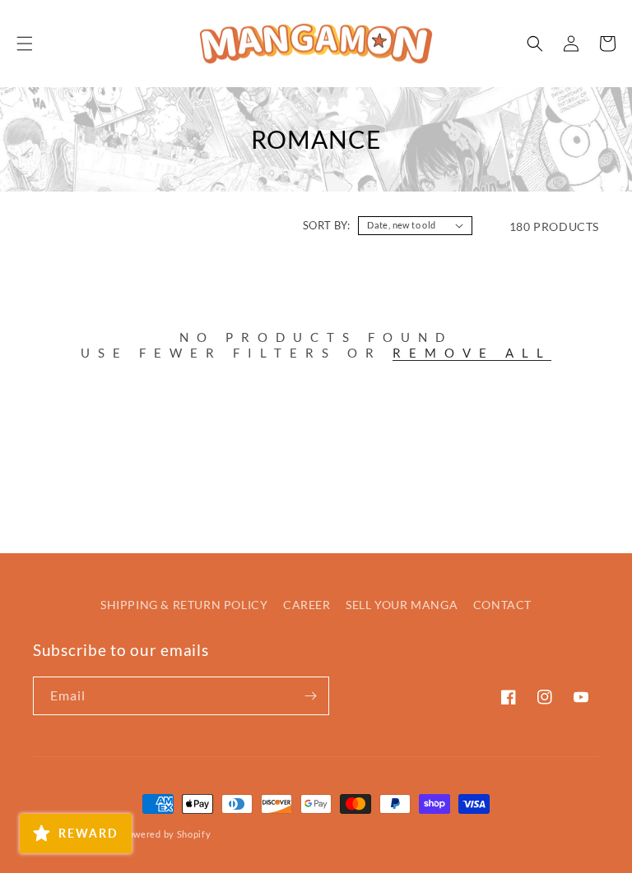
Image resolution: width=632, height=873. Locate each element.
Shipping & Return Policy (183, 605)
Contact (502, 605)
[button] (25, 43)
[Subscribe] (310, 696)
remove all (472, 352)
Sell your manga (402, 605)
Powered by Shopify (166, 834)
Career (307, 605)
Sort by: (326, 225)
